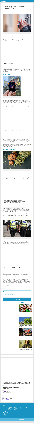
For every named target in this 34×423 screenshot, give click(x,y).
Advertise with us (5, 411)
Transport (27, 409)
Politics (21, 409)
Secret (21, 411)
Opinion (21, 408)
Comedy (9, 410)
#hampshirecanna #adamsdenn (8, 63)
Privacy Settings (5, 415)
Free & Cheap (16, 408)
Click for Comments (17, 299)
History (15, 410)
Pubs (20, 410)
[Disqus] (17, 390)
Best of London (10, 408)
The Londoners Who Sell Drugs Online (9, 294)
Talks (26, 407)
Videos (26, 410)
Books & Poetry (10, 409)
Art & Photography (10, 407)
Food (15, 407)
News (20, 407)
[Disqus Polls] (17, 368)
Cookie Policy (4, 414)
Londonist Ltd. (22, 419)
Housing (15, 411)
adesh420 (10, 270)
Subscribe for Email (5, 410)
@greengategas (10, 285)
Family (9, 411)
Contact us (4, 409)
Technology (27, 408)
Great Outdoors (16, 409)
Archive (4, 413)
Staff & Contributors (5, 412)
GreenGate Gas (11, 130)
